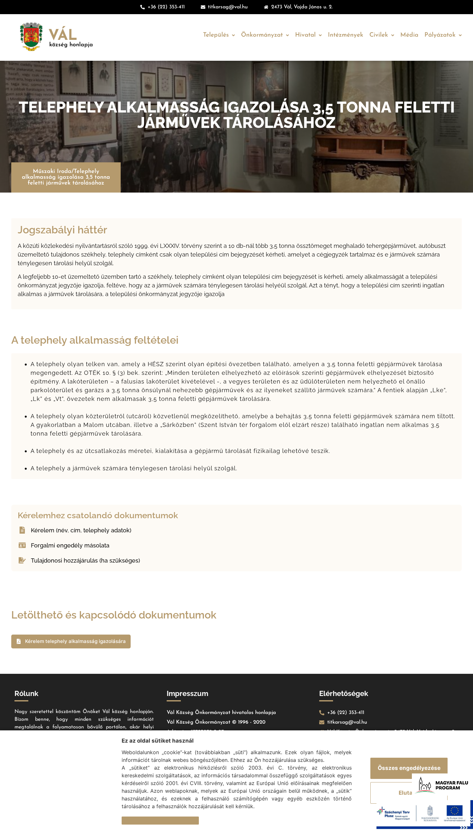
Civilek (378, 35)
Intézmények (345, 35)
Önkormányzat (262, 35)
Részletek (135, 820)
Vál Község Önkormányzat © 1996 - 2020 (216, 722)
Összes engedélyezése (409, 768)
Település (216, 35)
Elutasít (409, 793)
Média (409, 35)
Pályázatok (440, 35)
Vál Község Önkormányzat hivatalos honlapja (221, 712)
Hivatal (305, 35)
